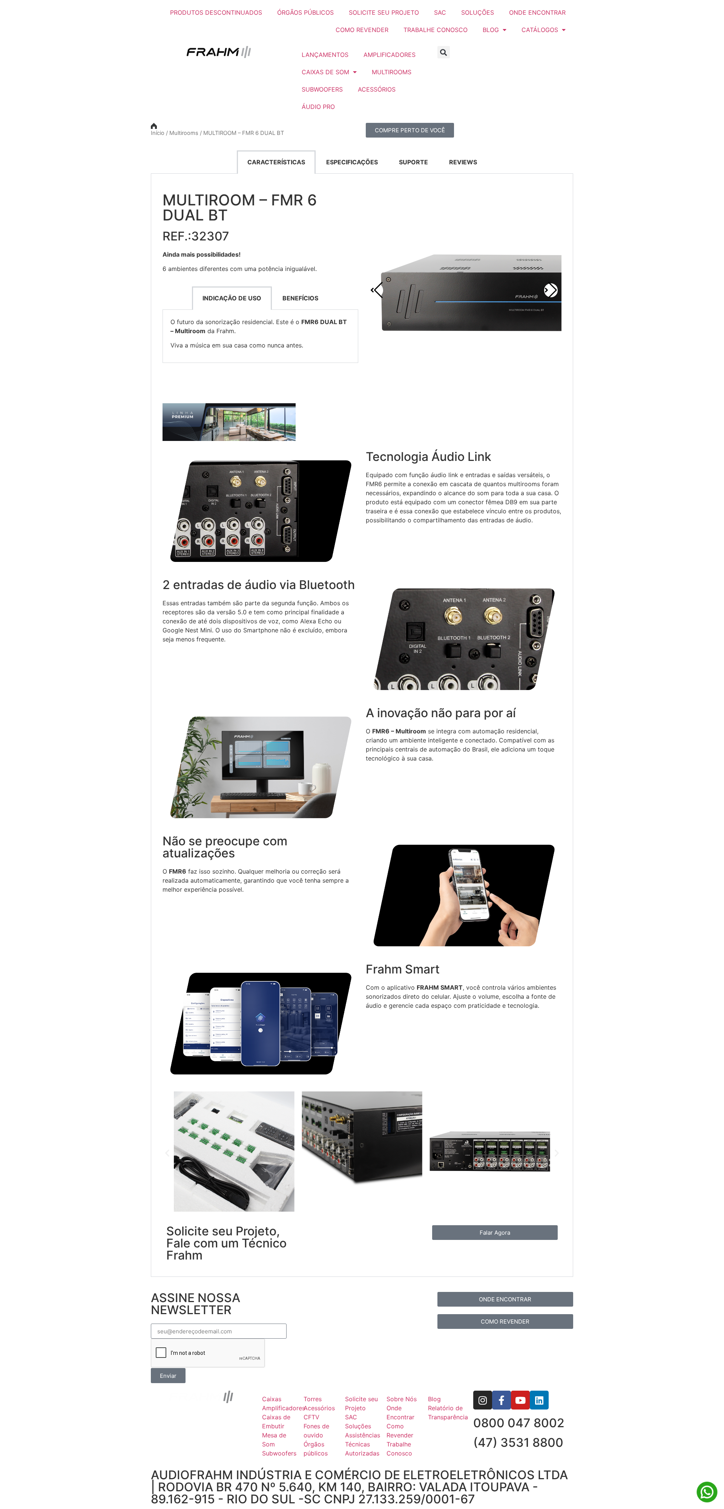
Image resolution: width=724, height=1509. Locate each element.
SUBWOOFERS (322, 89)
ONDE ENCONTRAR (537, 12)
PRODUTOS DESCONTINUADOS (216, 12)
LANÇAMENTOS (325, 54)
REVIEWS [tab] (463, 162)
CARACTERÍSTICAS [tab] (276, 162)
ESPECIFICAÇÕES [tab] (352, 162)
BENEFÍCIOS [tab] (300, 298)
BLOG (491, 30)
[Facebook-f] (501, 1400)
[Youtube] (520, 1400)
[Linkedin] (539, 1400)
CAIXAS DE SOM (325, 72)
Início (157, 133)
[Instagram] (482, 1400)
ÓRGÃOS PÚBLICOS (305, 12)
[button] (443, 52)
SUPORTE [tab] (413, 162)
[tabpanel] (362, 725)
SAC (440, 12)
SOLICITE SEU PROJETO (384, 12)
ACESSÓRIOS (377, 89)
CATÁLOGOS (540, 30)
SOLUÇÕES (477, 12)
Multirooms (183, 133)
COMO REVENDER (362, 30)
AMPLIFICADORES (390, 54)
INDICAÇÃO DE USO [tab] (231, 298)
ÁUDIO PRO (318, 106)
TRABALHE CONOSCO (435, 30)
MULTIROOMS (391, 72)
